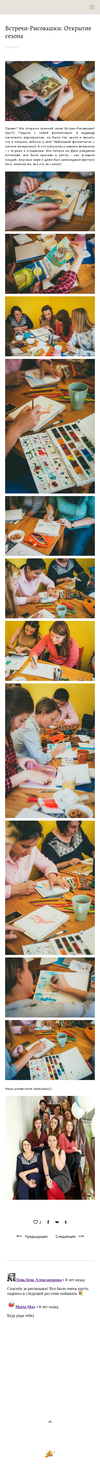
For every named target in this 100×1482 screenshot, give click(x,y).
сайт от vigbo (50, 1469)
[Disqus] (50, 1335)
